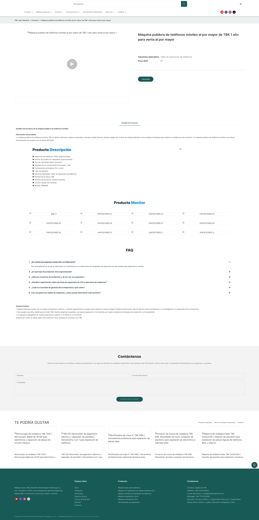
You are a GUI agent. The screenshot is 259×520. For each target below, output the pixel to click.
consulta (146, 79)
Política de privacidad (91, 516)
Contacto (78, 505)
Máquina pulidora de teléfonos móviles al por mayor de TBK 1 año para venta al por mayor (76, 20)
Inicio (77, 488)
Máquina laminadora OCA (128, 499)
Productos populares (205, 422)
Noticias (78, 502)
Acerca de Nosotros (82, 499)
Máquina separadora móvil (128, 496)
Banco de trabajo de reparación (224, 422)
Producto (35, 20)
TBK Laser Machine (21, 20)
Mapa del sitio (78, 516)
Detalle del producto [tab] (129, 123)
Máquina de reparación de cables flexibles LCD (136, 491)
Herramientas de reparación (128, 502)
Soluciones (79, 494)
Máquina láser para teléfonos (129, 488)
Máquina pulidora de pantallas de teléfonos (134, 494)
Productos (78, 491)
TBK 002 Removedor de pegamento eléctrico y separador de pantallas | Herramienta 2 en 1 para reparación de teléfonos (82, 455)
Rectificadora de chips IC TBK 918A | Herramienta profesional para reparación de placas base (129, 455)
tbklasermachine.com (65, 516)
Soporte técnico (81, 496)
